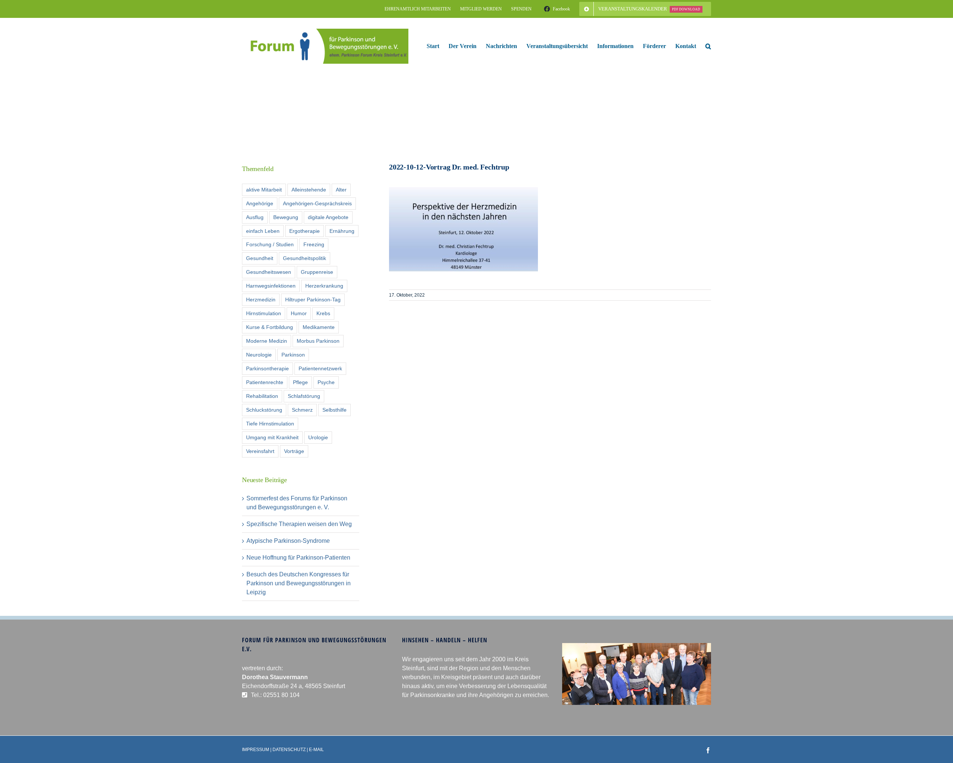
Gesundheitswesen (268, 272)
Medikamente (319, 327)
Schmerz (302, 410)
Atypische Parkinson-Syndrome (288, 541)
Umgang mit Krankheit (272, 437)
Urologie (318, 437)
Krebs (323, 313)
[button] (708, 46)
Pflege (300, 382)
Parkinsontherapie (267, 368)
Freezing (313, 244)
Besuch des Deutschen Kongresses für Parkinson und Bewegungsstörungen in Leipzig (298, 583)
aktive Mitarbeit (264, 190)
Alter (341, 190)
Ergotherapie (304, 231)
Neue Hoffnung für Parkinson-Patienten (298, 557)
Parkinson (293, 355)
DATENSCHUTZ (289, 749)
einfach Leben (263, 231)
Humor (299, 313)
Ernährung (341, 231)
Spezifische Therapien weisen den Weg (299, 524)
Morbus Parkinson (318, 341)
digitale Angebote (328, 217)
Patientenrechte (264, 382)
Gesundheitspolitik (304, 258)
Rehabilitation (262, 396)
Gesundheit (259, 258)
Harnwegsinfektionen (271, 286)
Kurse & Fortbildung (269, 327)
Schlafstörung (304, 396)
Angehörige (259, 203)
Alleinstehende (308, 190)
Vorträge (294, 451)
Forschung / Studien (270, 244)
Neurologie (259, 355)
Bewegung (285, 217)
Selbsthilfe (334, 410)
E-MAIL (316, 749)
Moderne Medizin (266, 341)
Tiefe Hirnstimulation (270, 424)
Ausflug (255, 217)
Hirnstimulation (263, 313)
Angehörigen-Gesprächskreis (317, 203)
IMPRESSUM (255, 749)
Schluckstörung (264, 410)
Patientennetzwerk (320, 368)
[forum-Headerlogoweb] (325, 31)
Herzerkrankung (324, 286)
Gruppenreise (317, 272)
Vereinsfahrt (260, 451)
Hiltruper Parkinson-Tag (313, 300)
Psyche (326, 382)
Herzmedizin (260, 300)
